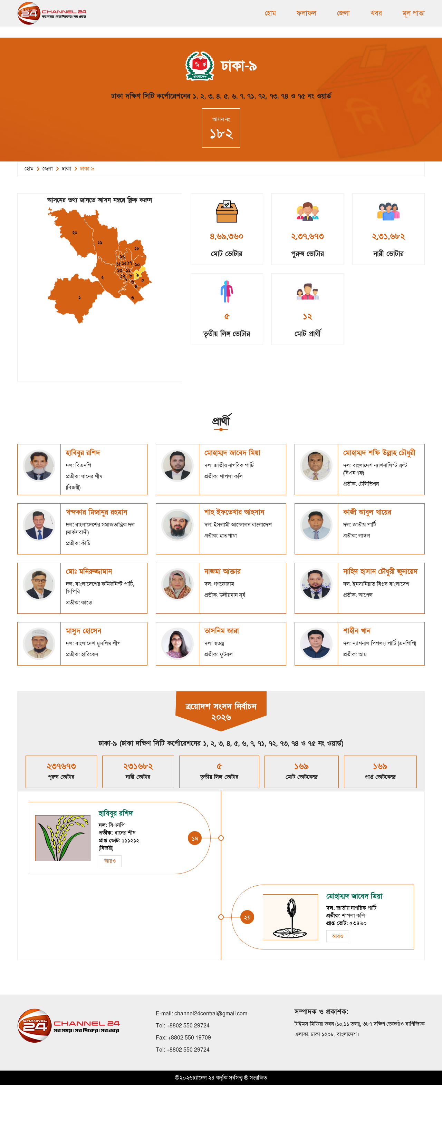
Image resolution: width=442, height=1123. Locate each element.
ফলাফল (306, 13)
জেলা (343, 13)
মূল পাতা (414, 13)
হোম (270, 13)
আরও (110, 861)
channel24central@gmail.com (210, 1013)
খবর (376, 13)
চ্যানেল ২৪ (204, 1078)
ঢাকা (66, 169)
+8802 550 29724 (188, 1026)
